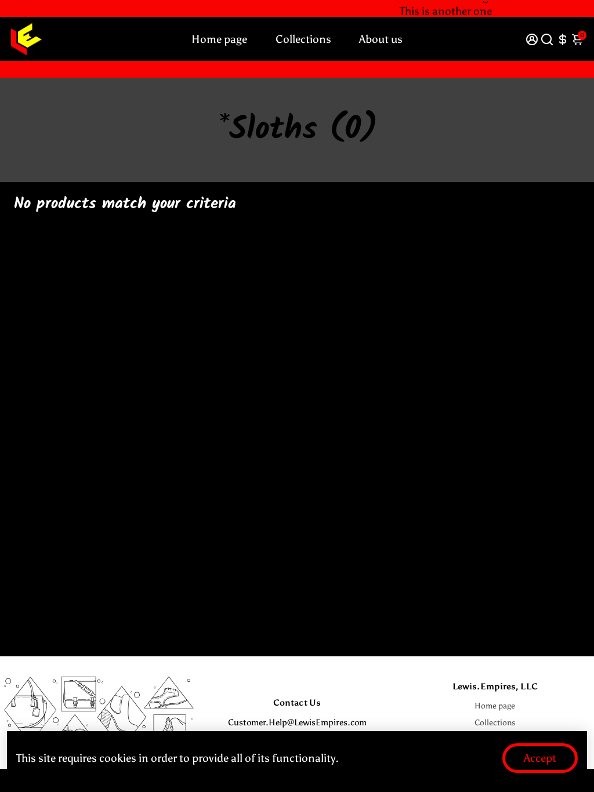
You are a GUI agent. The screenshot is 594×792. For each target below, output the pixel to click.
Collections (303, 39)
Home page (219, 39)
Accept (540, 758)
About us (381, 39)
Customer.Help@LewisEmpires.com (297, 722)
